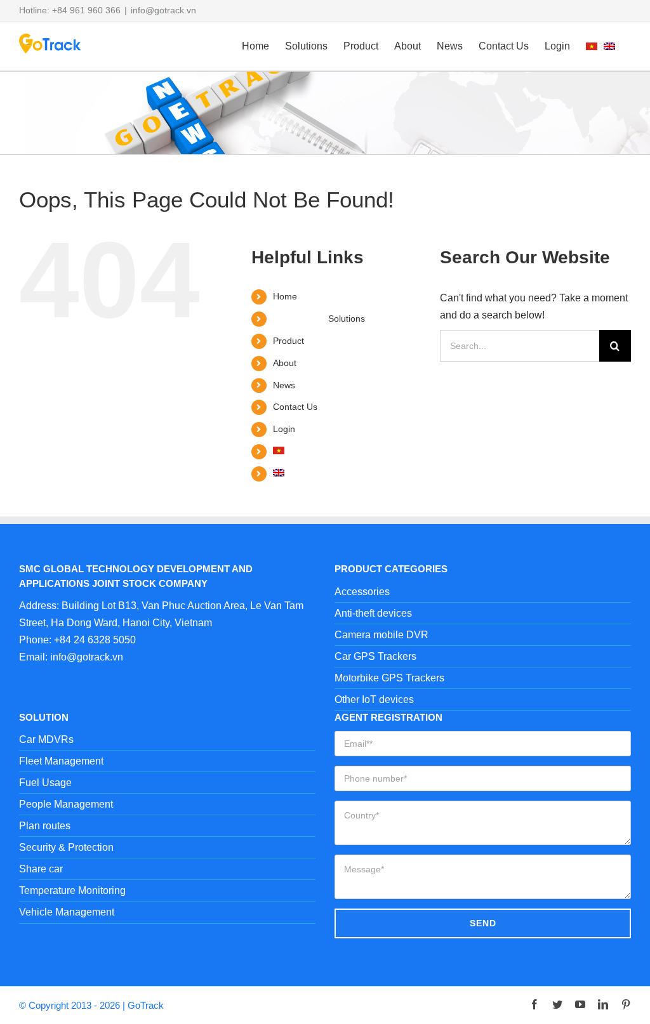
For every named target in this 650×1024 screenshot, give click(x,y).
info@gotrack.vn (163, 10)
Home (285, 296)
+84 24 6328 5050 (95, 639)
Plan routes (44, 825)
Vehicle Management (66, 912)
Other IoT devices (374, 699)
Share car (41, 868)
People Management (66, 804)
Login (284, 429)
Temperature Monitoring (72, 890)
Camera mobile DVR (381, 634)
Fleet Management (61, 761)
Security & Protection (66, 847)
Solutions (346, 318)
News (284, 385)
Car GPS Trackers (375, 656)
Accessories (362, 591)
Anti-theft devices (373, 613)
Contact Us (295, 407)
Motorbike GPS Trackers (389, 678)
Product (288, 341)
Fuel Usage (45, 782)
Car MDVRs (46, 739)
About (284, 363)
